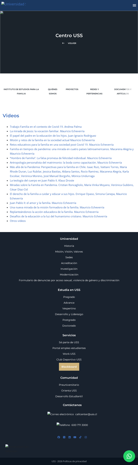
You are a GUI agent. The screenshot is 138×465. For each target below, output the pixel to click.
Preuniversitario (69, 384)
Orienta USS (69, 390)
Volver (69, 43)
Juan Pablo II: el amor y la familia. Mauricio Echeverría (43, 203)
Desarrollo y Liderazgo (69, 314)
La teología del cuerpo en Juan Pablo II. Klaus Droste (42, 180)
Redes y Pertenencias (94, 91)
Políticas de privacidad (75, 461)
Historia (69, 245)
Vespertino (69, 308)
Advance (69, 302)
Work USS (69, 353)
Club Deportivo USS (69, 359)
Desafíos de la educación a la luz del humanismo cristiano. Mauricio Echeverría (58, 216)
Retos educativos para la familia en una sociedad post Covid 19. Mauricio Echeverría (62, 144)
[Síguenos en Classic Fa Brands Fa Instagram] (85, 437)
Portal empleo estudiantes (69, 348)
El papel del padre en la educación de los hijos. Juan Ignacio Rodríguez (53, 135)
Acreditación (69, 263)
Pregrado (69, 297)
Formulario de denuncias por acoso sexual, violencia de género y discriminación (69, 280)
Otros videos (18, 221)
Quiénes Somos (52, 91)
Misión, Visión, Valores (69, 251)
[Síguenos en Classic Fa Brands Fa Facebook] (58, 437)
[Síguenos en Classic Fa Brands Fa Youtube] (75, 437)
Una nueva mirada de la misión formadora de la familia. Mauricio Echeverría (57, 207)
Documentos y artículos (122, 91)
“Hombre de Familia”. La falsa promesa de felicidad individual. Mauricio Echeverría (61, 158)
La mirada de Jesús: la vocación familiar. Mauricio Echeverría (47, 131)
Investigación (69, 268)
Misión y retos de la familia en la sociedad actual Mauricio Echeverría (52, 140)
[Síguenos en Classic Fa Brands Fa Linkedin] (69, 437)
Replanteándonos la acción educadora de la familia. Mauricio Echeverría (54, 212)
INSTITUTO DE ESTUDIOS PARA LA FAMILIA (21, 91)
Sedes (69, 257)
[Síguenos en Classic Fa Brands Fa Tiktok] (80, 437)
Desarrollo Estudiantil (69, 396)
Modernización (69, 274)
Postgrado (69, 319)
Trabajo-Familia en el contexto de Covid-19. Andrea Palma (46, 126)
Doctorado (69, 325)
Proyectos (72, 89)
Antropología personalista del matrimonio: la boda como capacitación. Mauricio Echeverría (66, 162)
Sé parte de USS (69, 342)
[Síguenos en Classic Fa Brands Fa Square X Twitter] (64, 437)
